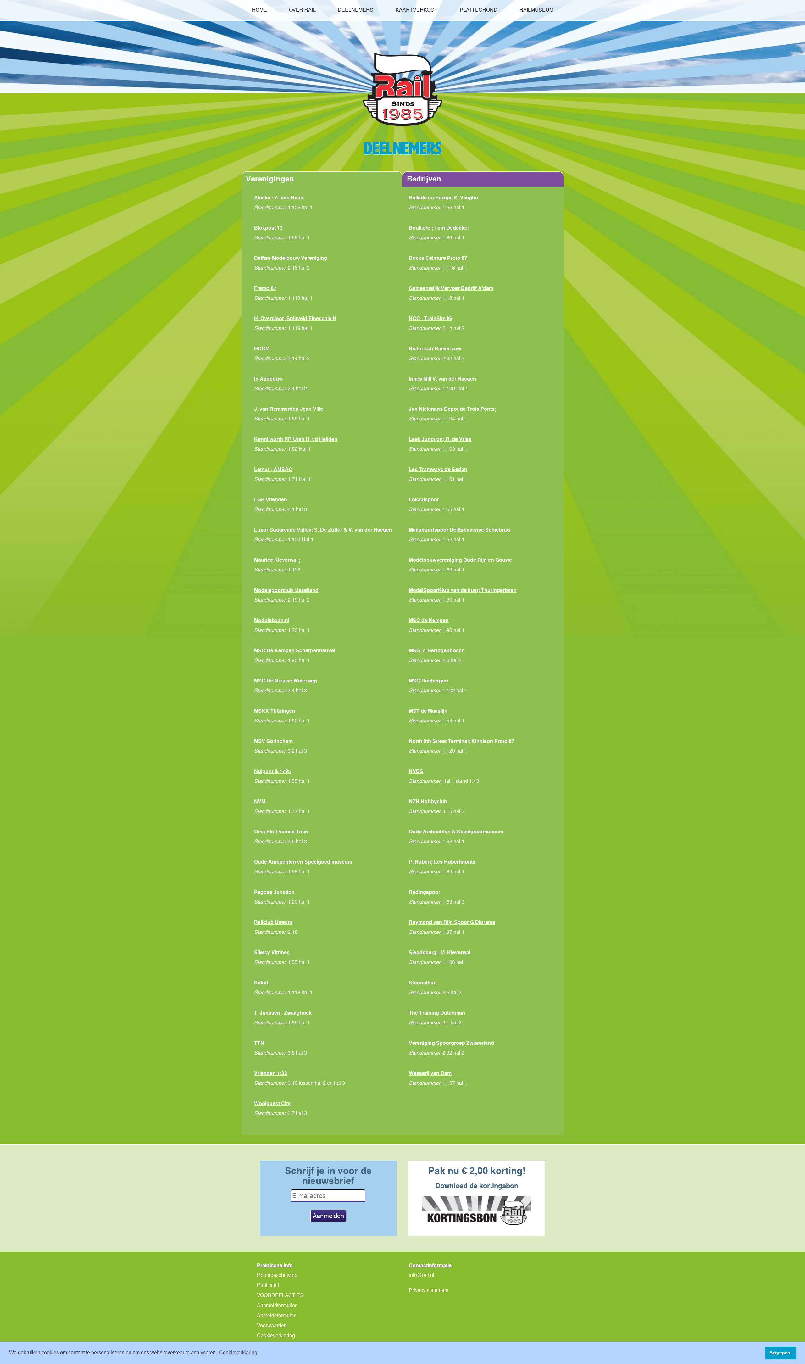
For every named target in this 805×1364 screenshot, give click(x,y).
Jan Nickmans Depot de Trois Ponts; (452, 409)
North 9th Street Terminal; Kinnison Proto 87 (461, 741)
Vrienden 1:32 (270, 1073)
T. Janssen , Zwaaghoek (283, 1013)
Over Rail (302, 10)
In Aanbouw (268, 379)
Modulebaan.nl (271, 620)
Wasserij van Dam (430, 1073)
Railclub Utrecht (273, 922)
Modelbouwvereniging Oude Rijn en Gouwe (460, 560)
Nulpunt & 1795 (272, 771)
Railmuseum (536, 10)
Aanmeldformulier (277, 1305)
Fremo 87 (265, 288)
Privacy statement (428, 1290)
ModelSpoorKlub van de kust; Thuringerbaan (463, 590)
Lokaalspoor (424, 499)
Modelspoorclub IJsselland (286, 590)
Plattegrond (478, 10)
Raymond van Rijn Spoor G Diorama (452, 922)
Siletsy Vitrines (272, 952)
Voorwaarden (272, 1325)
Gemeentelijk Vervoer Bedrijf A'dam (451, 288)
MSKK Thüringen (274, 711)
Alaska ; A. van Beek (278, 197)
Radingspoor (424, 892)
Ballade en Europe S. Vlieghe (443, 197)
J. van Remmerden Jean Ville (288, 409)
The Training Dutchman (437, 1013)
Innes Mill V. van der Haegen (442, 379)
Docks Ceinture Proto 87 (438, 258)
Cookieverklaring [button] (238, 1352)
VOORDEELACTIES (280, 1295)
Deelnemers (355, 10)
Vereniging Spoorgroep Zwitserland (451, 1043)
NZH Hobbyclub (428, 801)
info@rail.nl (421, 1275)
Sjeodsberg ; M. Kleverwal (439, 952)
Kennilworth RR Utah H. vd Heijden (295, 439)
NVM (259, 801)
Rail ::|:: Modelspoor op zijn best (402, 89)
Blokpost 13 (268, 228)
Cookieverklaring (276, 1336)
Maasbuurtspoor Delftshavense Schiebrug (459, 529)
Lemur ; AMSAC (273, 469)
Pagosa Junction (274, 892)
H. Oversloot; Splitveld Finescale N (295, 318)
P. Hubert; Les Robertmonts (442, 862)
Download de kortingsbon (476, 1185)
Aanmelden (328, 1216)
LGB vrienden (270, 499)
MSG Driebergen (428, 680)
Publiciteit (268, 1285)
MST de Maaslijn (428, 711)
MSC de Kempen (429, 620)
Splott (261, 982)
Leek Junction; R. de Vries (440, 439)
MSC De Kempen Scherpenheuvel (294, 650)
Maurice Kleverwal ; (277, 560)
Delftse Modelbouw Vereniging (290, 258)
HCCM (261, 348)
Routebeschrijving (277, 1275)
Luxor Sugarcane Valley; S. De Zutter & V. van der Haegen (323, 529)
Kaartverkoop (417, 10)
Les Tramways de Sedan (438, 469)
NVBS (416, 771)
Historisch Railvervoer (435, 348)
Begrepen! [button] (780, 1352)
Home (259, 10)
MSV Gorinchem (273, 741)
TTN (259, 1043)
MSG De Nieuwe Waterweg (285, 680)
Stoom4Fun (423, 982)
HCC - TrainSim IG (430, 318)
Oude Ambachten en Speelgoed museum (303, 862)
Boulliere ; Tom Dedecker (439, 228)
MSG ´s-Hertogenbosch (437, 650)
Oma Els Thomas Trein (281, 831)
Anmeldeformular (276, 1315)
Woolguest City (272, 1103)
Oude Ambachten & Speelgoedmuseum (456, 831)
